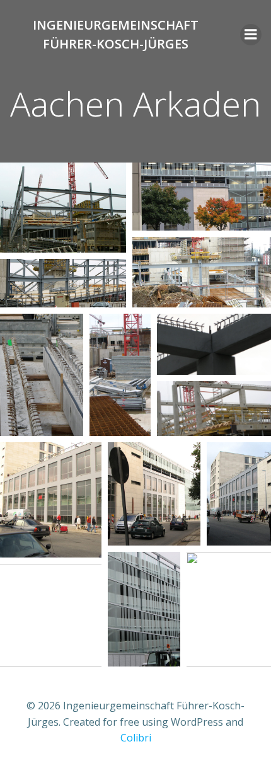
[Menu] (251, 34)
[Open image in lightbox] (63, 208)
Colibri (135, 738)
